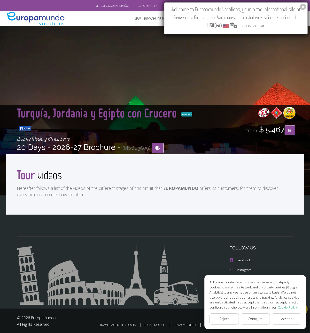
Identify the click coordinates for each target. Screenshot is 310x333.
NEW (137, 18)
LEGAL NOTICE (154, 325)
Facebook (244, 260)
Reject (224, 319)
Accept (286, 319)
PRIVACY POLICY (184, 325)
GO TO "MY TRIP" (147, 6)
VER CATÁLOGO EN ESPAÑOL (112, 6)
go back (188, 114)
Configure (255, 319)
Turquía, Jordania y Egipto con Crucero (98, 113)
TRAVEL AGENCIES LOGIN (118, 325)
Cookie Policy (287, 307)
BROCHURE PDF (156, 18)
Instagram (244, 270)
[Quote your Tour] (290, 130)
